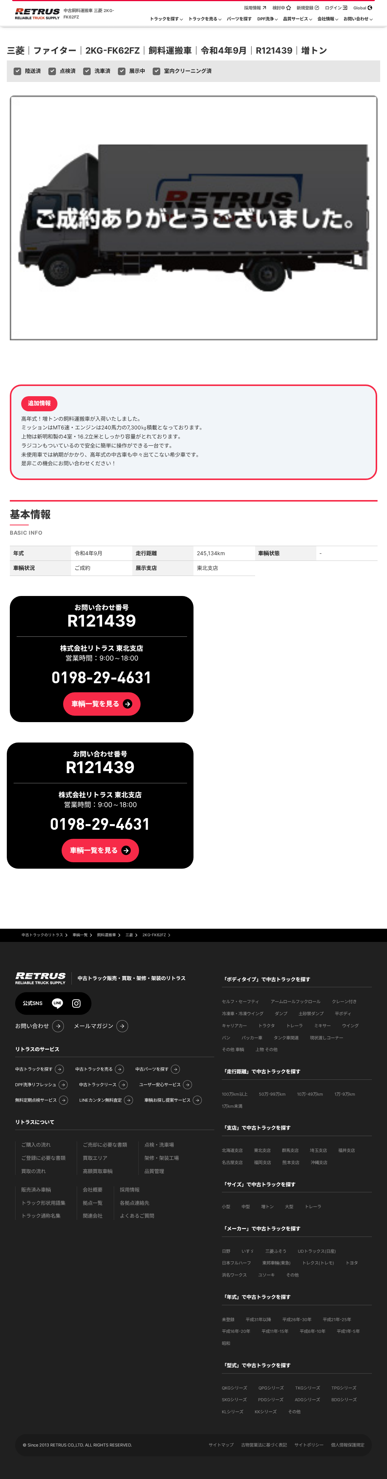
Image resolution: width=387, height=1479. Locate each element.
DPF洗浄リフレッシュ (35, 1084)
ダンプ (281, 1013)
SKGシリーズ (234, 1399)
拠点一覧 (92, 1203)
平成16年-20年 (236, 1331)
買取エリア (95, 1158)
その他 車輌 (233, 1049)
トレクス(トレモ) (318, 1263)
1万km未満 (232, 1106)
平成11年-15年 (275, 1331)
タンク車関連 (286, 1038)
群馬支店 (290, 1150)
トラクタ (266, 1026)
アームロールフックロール (295, 1001)
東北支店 (262, 1150)
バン (226, 1038)
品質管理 (154, 1171)
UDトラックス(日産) (317, 1251)
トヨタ (351, 1263)
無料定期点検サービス (36, 1100)
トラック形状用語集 (43, 1203)
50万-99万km (272, 1094)
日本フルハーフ (236, 1263)
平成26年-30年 (296, 1319)
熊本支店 (290, 1162)
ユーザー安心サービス (160, 1084)
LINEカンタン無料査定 (100, 1100)
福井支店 (346, 1150)
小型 (226, 1206)
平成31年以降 (258, 1319)
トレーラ (294, 1026)
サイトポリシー (309, 1445)
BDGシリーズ (344, 1399)
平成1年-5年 (348, 1331)
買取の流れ (33, 1171)
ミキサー (322, 1026)
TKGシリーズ (307, 1388)
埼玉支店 (318, 1150)
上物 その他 (266, 1049)
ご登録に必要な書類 (43, 1158)
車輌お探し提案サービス (167, 1100)
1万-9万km (344, 1094)
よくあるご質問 (137, 1216)
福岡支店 (262, 1162)
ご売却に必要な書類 (105, 1145)
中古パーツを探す (152, 1069)
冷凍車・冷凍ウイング (242, 1013)
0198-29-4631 (100, 824)
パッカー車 (251, 1038)
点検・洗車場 (159, 1145)
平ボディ (343, 1013)
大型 (289, 1206)
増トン (267, 1206)
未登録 (228, 1319)
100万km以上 (235, 1094)
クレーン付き (344, 1001)
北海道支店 (232, 1150)
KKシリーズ (266, 1412)
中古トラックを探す (34, 1069)
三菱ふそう (275, 1251)
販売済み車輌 (36, 1190)
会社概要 (92, 1190)
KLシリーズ (232, 1412)
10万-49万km (310, 1094)
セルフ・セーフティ (240, 1001)
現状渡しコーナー (326, 1038)
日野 (226, 1251)
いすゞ (247, 1251)
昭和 (226, 1343)
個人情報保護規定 (347, 1445)
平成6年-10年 (312, 1331)
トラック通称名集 (40, 1216)
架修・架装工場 (161, 1158)
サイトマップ (221, 1445)
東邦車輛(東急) (276, 1263)
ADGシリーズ (307, 1399)
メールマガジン (93, 1026)
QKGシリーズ (234, 1388)
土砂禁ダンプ (311, 1013)
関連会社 (92, 1216)
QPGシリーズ (271, 1388)
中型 (245, 1206)
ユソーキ (266, 1275)
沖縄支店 (319, 1162)
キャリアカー (234, 1026)
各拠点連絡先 (134, 1203)
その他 (292, 1275)
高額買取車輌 (98, 1171)
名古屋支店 (232, 1162)
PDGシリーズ (270, 1399)
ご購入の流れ (36, 1145)
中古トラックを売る (94, 1069)
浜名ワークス (234, 1275)
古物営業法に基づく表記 (264, 1445)
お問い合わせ (32, 1026)
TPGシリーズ (343, 1388)
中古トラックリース (97, 1084)
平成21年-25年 (337, 1319)
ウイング (350, 1026)
